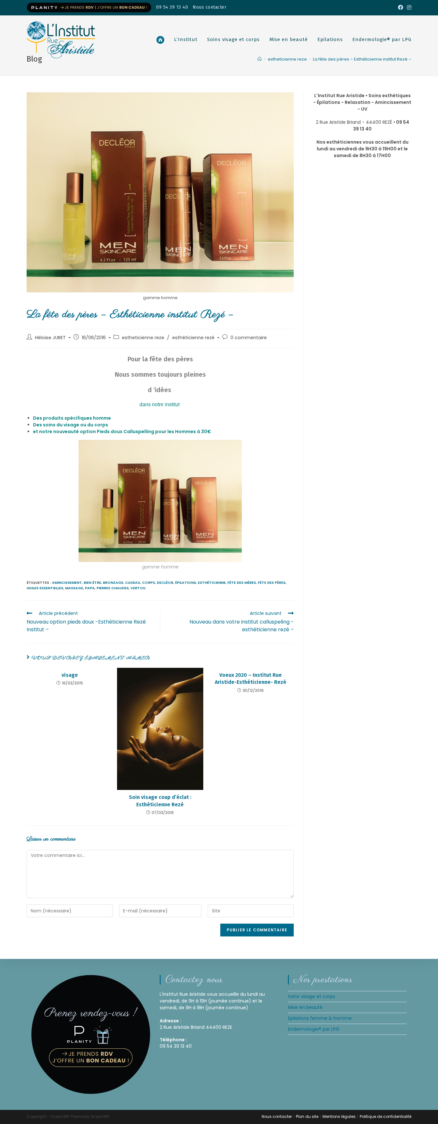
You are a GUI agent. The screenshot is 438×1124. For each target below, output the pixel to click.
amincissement (67, 582)
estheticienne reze (143, 337)
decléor (165, 582)
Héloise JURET (50, 337)
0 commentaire (249, 337)
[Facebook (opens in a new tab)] (400, 7)
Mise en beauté (305, 1007)
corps (148, 582)
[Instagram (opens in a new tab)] (408, 7)
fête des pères (271, 582)
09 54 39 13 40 (172, 7)
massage (74, 588)
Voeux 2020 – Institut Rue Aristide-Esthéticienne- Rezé (250, 678)
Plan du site (307, 1116)
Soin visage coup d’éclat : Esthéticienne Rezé (160, 800)
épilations (185, 582)
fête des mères (241, 582)
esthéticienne (211, 582)
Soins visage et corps (311, 996)
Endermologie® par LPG (313, 1029)
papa (90, 588)
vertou (138, 588)
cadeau (132, 582)
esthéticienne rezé (193, 337)
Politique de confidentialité (385, 1116)
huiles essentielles (45, 588)
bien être (92, 582)
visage (70, 675)
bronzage (113, 582)
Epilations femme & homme (320, 1018)
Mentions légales (339, 1116)
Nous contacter (209, 7)
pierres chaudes (113, 588)
